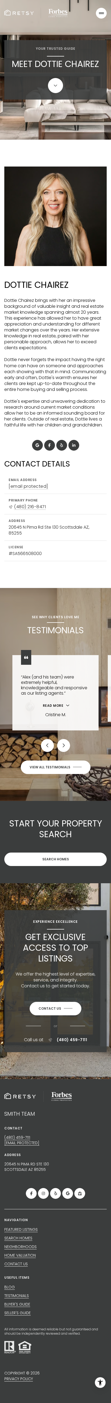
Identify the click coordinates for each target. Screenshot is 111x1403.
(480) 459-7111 (72, 1040)
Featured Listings (21, 1229)
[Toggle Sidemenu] (101, 13)
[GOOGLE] (37, 445)
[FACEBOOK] (49, 445)
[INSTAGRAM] (43, 1193)
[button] (55, 1008)
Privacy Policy (18, 1378)
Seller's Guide (17, 1313)
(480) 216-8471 (30, 507)
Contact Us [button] (16, 1264)
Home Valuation (20, 1255)
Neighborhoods (20, 1246)
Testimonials (16, 1295)
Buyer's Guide (17, 1304)
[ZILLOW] (79, 1193)
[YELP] (61, 445)
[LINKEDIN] (73, 445)
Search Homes (55, 859)
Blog (9, 1287)
